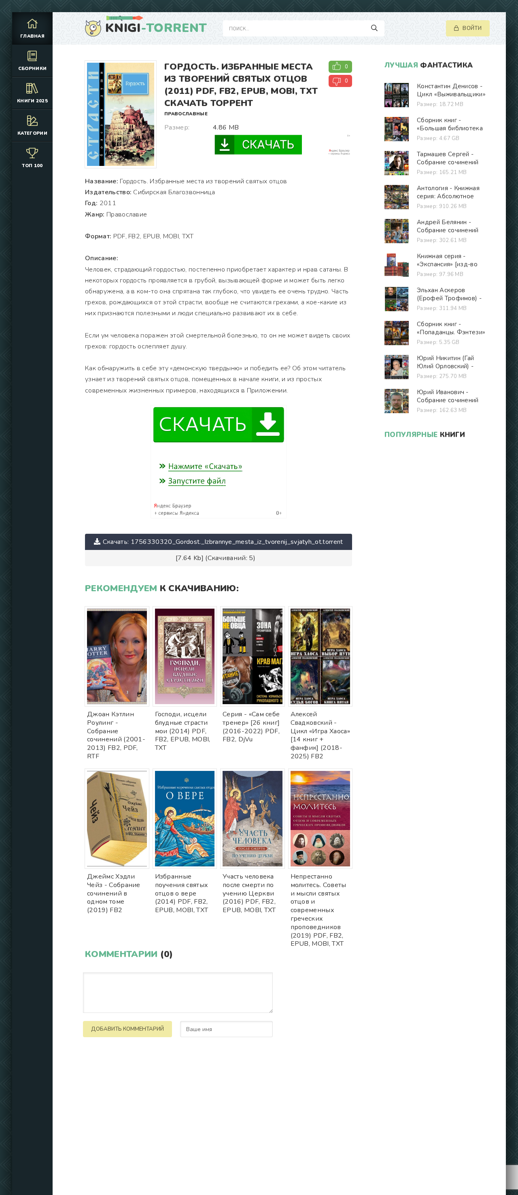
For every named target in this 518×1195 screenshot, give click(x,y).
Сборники (32, 69)
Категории (32, 133)
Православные (186, 114)
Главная (32, 36)
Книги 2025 (32, 101)
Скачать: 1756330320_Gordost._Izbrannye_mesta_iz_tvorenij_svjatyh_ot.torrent (223, 541)
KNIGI (156, 28)
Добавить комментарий (127, 1029)
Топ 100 (32, 166)
